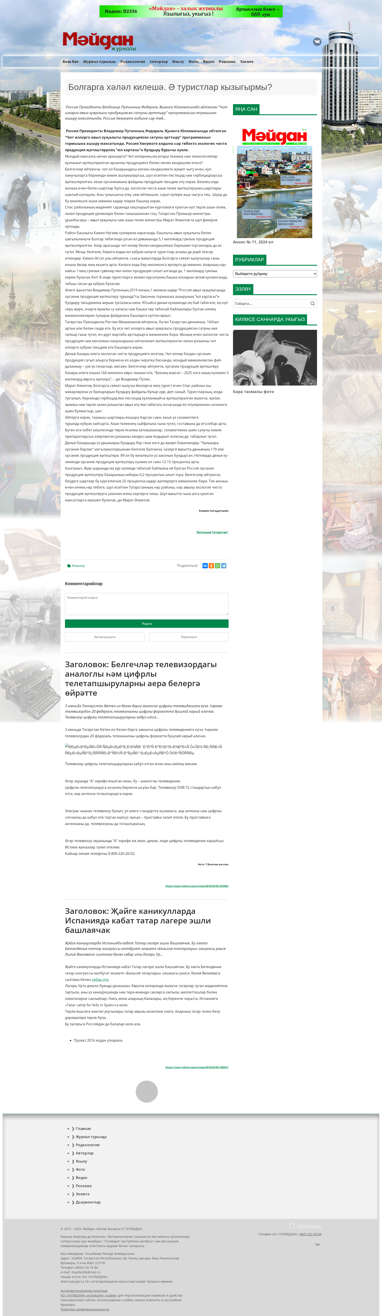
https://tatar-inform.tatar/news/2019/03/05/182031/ (197, 1067)
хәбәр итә (100, 979)
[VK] (317, 42)
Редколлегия (132, 61)
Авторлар (158, 61)
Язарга (147, 623)
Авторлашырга (104, 637)
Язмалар (78, 565)
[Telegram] (223, 565)
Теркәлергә (189, 637)
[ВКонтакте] (205, 565)
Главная (83, 1128)
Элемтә (247, 61)
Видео (209, 61)
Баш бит (71, 61)
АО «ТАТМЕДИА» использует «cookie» (89, 1295)
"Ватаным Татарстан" (212, 532)
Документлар (88, 1202)
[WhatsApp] (217, 565)
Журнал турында (99, 61)
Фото (193, 61)
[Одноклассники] (211, 565)
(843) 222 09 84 (310, 1234)
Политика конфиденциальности (85, 1309)
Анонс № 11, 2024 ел (253, 241)
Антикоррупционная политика (84, 1291)
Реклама (227, 61)
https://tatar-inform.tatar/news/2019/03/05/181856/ (197, 886)
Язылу (178, 61)
